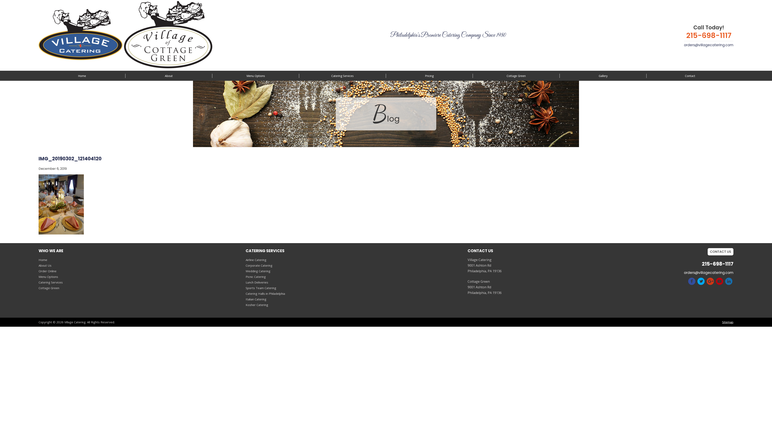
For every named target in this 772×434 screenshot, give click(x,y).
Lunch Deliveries (257, 282)
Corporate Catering (259, 265)
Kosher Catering (257, 305)
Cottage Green (516, 76)
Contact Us (720, 251)
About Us (45, 265)
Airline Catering (256, 260)
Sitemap (727, 322)
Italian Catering (256, 299)
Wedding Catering (258, 271)
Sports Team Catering (261, 288)
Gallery (603, 76)
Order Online (47, 271)
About (169, 76)
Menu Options (255, 76)
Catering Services (51, 282)
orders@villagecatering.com (708, 45)
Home (82, 76)
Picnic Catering (256, 277)
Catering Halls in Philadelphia (265, 294)
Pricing (429, 76)
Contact (690, 76)
